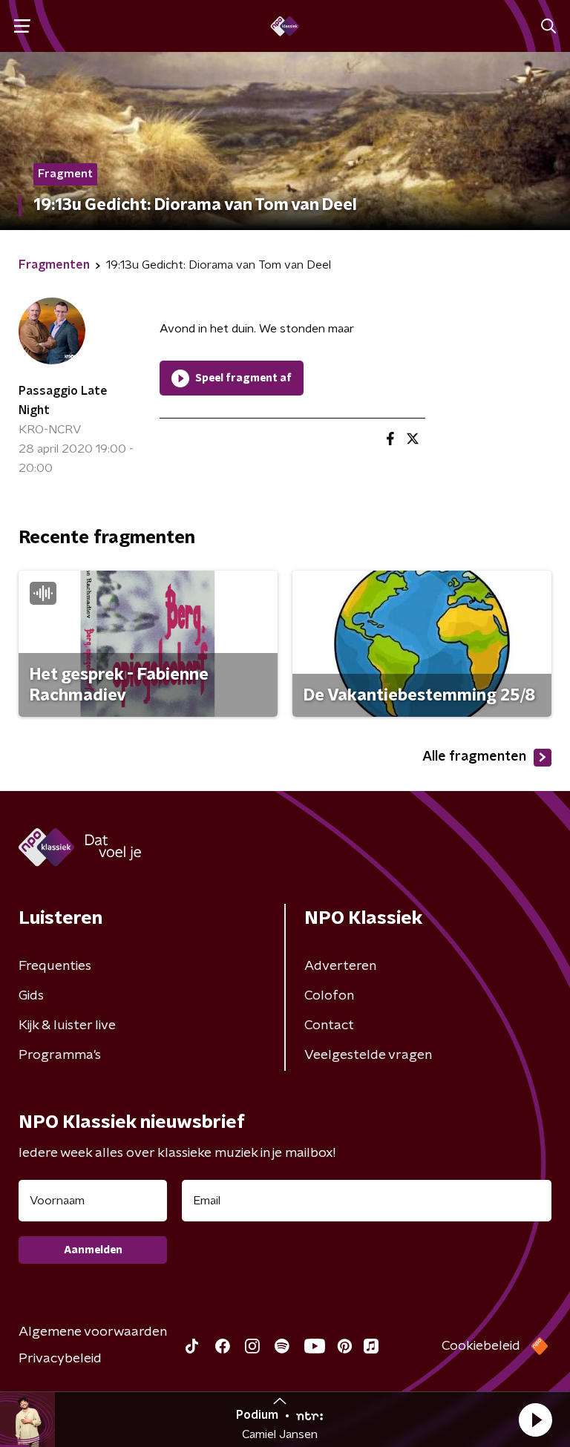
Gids (31, 996)
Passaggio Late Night (63, 400)
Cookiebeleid (481, 1346)
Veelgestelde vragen (368, 1055)
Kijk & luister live (67, 1025)
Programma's (60, 1055)
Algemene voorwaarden (93, 1332)
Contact (329, 1025)
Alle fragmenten (474, 757)
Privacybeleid (60, 1358)
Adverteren (340, 966)
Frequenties (55, 966)
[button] (535, 1419)
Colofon (329, 996)
